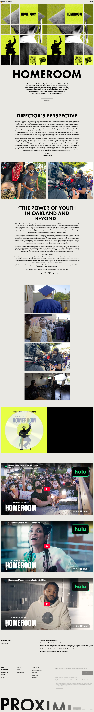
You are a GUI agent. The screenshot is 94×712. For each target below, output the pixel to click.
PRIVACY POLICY (59, 687)
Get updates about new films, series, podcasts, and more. (71, 667)
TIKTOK (34, 677)
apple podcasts (37, 669)
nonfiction (5, 672)
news (18, 669)
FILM (2, 667)
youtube (35, 674)
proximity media (6, 2)
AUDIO (3, 674)
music (3, 677)
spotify (34, 672)
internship (20, 672)
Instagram (35, 667)
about (19, 667)
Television (4, 669)
